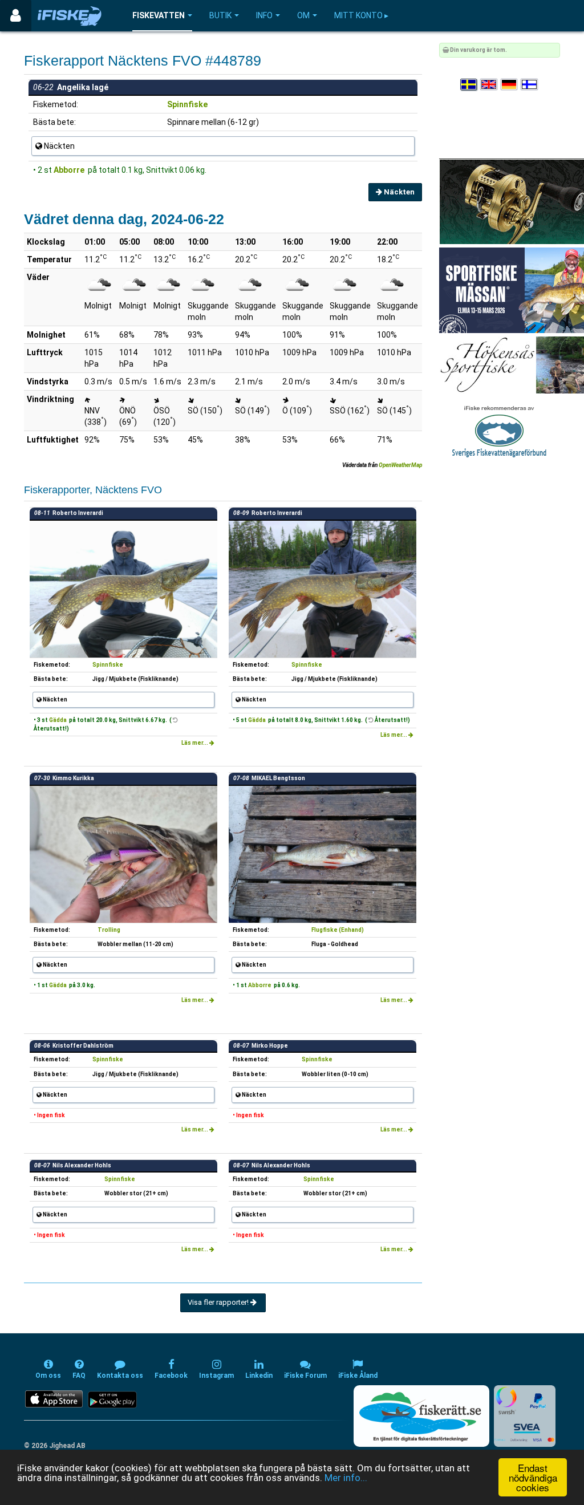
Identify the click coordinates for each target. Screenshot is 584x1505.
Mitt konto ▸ (361, 15)
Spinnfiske (187, 104)
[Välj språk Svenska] (469, 85)
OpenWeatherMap (400, 465)
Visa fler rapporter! (219, 1302)
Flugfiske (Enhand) (337, 930)
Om (303, 15)
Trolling (109, 930)
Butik (220, 15)
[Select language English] (489, 85)
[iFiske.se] (69, 15)
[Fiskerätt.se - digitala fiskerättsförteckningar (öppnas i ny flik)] (421, 1416)
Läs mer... (195, 743)
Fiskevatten (158, 15)
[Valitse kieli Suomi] (530, 85)
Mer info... (346, 1477)
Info (264, 15)
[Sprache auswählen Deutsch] (510, 85)
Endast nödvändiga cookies (533, 1477)
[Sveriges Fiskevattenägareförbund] (499, 430)
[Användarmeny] (15, 15)
